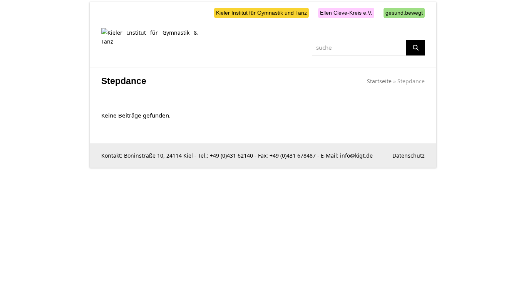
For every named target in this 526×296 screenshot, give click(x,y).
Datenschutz (408, 155)
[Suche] (415, 48)
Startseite (379, 81)
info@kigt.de (356, 155)
